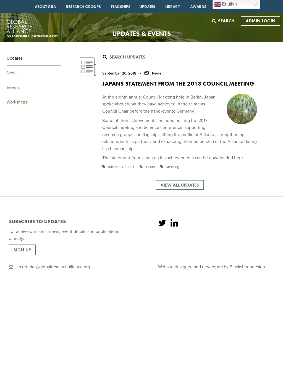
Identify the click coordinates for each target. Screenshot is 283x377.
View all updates (180, 185)
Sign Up (22, 250)
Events (13, 87)
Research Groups (83, 6)
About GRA (45, 6)
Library (172, 6)
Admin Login (261, 21)
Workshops (17, 102)
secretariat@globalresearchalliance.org (52, 267)
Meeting (172, 167)
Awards (198, 6)
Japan (150, 167)
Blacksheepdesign (247, 267)
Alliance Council (121, 167)
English (229, 4)
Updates (147, 6)
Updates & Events (141, 33)
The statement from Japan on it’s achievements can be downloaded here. (173, 158)
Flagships (120, 6)
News (12, 73)
